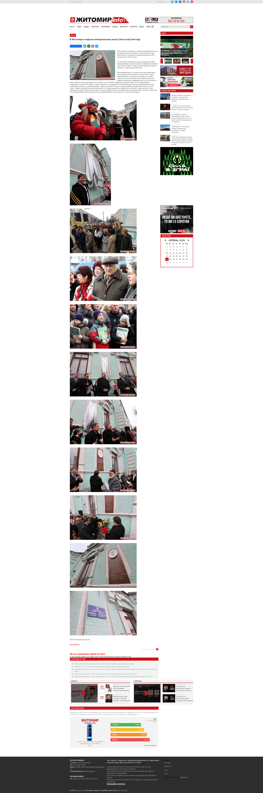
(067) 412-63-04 (91, 778)
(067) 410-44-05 (79, 765)
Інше (148, 27)
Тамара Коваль (89, 771)
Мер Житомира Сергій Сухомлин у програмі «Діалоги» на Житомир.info (121, 699)
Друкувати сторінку (149, 649)
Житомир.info (75, 644)
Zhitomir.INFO (81, 790)
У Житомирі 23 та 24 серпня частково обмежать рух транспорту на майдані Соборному (101, 666)
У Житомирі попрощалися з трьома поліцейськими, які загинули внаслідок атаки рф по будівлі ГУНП (105, 674)
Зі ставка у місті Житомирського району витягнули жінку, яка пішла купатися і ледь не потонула (182, 107)
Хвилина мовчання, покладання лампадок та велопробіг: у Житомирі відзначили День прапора (104, 664)
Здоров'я (123, 27)
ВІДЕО (142, 27)
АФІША (115, 27)
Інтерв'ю (133, 27)
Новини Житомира (168, 91)
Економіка (105, 27)
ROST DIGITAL (123, 790)
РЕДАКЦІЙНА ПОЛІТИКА (116, 784)
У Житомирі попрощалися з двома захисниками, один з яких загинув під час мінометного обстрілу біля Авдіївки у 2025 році (113, 676)
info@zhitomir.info (84, 762)
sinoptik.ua (183, 777)
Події (79, 27)
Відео (164, 33)
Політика (95, 27)
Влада (86, 27)
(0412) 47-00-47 (79, 778)
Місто (72, 27)
